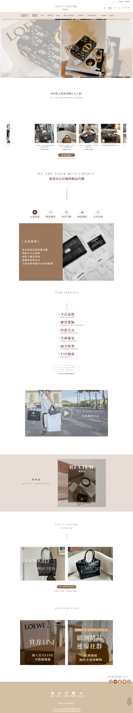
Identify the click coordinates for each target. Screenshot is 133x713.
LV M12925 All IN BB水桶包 (110, 146)
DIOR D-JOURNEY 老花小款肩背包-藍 (66, 146)
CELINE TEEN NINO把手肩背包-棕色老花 (22, 146)
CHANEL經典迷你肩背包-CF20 (88, 145)
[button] (66, 48)
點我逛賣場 (66, 155)
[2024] (82, 483)
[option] (22, 137)
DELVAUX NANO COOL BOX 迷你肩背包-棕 (44, 146)
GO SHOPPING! (66, 587)
